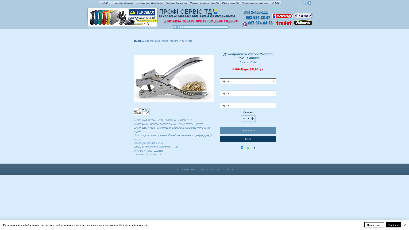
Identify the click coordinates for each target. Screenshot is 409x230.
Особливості (248, 100)
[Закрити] (405, 224)
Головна (138, 40)
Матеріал (248, 88)
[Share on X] (254, 147)
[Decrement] (243, 118)
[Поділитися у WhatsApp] (248, 147)
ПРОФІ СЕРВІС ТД (185, 11)
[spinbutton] (248, 118)
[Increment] (253, 118)
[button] (123, 3)
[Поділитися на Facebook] (242, 147)
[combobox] (248, 81)
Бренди (248, 75)
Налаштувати (374, 224)
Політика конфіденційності (133, 224)
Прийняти (393, 224)
